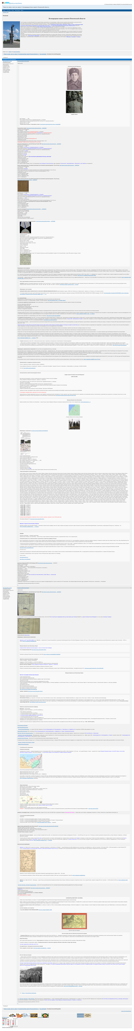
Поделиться (20, 61)
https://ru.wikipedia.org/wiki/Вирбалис (79, 875)
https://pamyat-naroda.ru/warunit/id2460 (53, 315)
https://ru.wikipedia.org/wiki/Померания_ (27, 778)
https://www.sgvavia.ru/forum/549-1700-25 (39, 649)
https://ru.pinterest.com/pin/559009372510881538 (51, 654)
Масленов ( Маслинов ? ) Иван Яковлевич (27, 998)
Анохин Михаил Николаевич (23, 725)
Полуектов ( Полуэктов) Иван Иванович (25, 735)
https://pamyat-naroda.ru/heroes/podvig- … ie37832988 (45, 221)
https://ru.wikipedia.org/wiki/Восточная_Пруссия (92, 359)
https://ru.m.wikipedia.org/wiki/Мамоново (29, 641)
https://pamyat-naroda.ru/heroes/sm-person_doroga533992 (50, 124)
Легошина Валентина (7, 61)
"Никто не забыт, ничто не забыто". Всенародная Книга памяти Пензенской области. (21, 54)
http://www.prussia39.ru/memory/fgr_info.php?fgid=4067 (94, 668)
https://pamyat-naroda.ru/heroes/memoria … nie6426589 (51, 143)
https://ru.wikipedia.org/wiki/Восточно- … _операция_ (27, 337)
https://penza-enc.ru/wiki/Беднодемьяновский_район (87, 275)
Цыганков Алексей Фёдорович (23, 738)
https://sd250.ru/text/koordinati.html (29, 368)
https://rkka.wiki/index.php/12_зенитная (44, 822)
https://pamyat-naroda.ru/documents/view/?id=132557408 (48, 826)
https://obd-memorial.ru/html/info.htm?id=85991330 (28, 689)
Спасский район (43, 54)
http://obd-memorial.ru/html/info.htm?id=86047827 (39, 430)
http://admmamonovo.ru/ (24, 557)
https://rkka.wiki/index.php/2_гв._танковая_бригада (56, 300)
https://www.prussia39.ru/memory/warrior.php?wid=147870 (66, 395)
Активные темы (5, 12)
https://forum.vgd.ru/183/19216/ (25, 559)
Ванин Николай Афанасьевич (23, 727)
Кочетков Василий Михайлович (23, 729)
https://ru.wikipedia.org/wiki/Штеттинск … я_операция (43, 840)
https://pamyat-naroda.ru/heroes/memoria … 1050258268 (36, 128)
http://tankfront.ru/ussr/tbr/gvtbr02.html (50, 319)
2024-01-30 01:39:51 (25, 61)
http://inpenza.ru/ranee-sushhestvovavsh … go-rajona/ (69, 284)
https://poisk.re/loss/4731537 (93, 808)
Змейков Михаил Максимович (23, 744)
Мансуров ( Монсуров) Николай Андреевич (25, 733)
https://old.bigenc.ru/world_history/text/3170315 (38, 702)
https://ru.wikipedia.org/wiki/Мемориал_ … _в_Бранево (29, 526)
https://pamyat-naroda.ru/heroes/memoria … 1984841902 (69, 165)
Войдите (10, 51)
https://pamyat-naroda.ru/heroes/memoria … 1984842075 (27, 179)
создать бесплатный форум (126, 1011)
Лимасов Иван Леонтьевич (22, 731)
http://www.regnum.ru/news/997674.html (26, 547)
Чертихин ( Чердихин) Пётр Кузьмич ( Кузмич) (26, 742)
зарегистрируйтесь (16, 51)
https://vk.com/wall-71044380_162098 (45, 909)
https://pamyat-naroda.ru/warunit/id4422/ (120, 345)
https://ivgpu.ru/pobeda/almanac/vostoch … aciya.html (73, 986)
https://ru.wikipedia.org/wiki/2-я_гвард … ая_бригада (85, 313)
